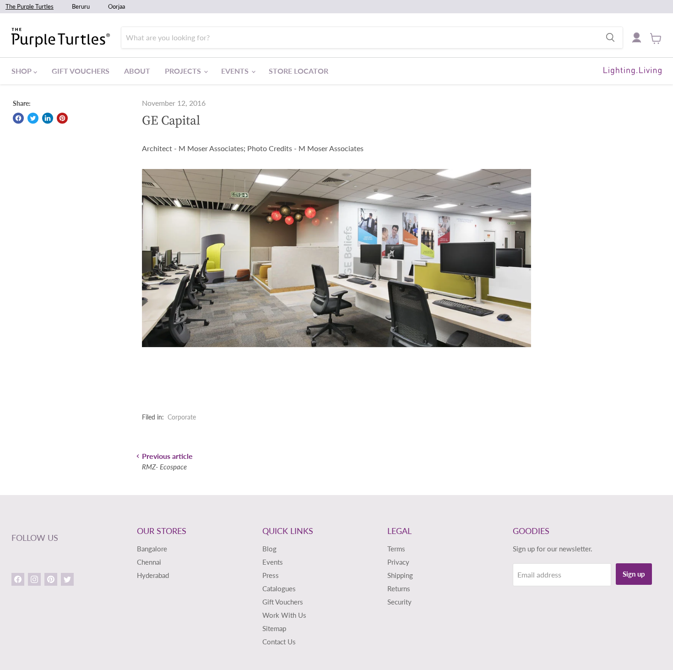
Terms (396, 549)
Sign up (634, 574)
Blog (269, 549)
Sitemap (274, 628)
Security (399, 602)
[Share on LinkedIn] (47, 118)
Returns (398, 588)
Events (235, 70)
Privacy (398, 562)
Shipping (400, 575)
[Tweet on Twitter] (32, 118)
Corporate (182, 417)
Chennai (149, 562)
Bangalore (152, 549)
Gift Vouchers (80, 70)
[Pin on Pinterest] (62, 118)
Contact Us (279, 641)
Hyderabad (153, 575)
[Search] (610, 37)
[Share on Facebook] (18, 118)
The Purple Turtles (29, 6)
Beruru (81, 6)
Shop (22, 70)
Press (270, 575)
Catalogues (279, 588)
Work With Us (284, 615)
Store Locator (298, 70)
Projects (184, 70)
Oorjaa (116, 6)
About (137, 70)
